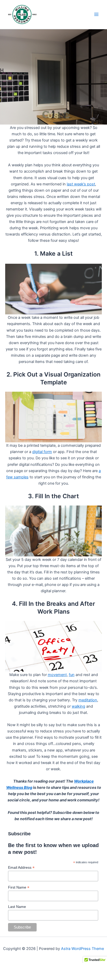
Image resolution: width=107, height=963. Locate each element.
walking (78, 706)
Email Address (21, 867)
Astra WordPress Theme (82, 948)
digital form (42, 451)
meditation (87, 700)
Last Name (17, 907)
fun (72, 674)
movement (57, 674)
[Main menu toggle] (96, 14)
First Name (18, 887)
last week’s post (81, 184)
